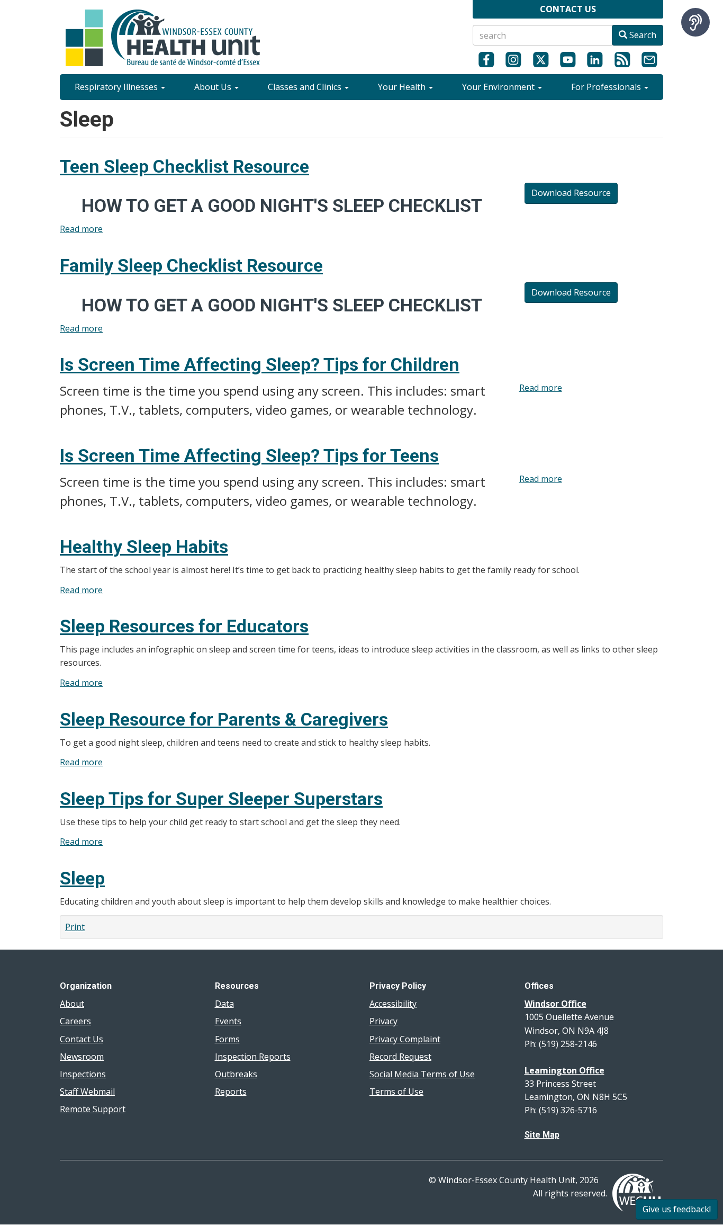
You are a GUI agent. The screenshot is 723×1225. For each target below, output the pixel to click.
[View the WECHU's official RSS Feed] (622, 59)
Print (75, 927)
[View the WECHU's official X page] (541, 59)
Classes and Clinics (306, 87)
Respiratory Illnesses (117, 87)
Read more (81, 229)
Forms (227, 1039)
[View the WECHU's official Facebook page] (486, 59)
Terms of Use (396, 1091)
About (72, 1003)
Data (224, 1003)
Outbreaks (236, 1074)
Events (228, 1021)
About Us (213, 87)
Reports (231, 1091)
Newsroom (82, 1056)
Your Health (403, 87)
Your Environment (499, 87)
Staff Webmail (87, 1091)
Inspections (83, 1074)
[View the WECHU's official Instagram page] (513, 59)
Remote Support (92, 1109)
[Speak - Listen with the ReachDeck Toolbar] (695, 22)
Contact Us (81, 1039)
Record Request (400, 1056)
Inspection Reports (253, 1056)
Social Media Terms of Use (422, 1074)
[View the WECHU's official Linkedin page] (595, 59)
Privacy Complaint (404, 1039)
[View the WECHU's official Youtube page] (568, 59)
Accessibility (393, 1003)
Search (641, 35)
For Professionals (607, 87)
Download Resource (571, 193)
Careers (75, 1021)
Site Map (542, 1135)
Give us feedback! (677, 1209)
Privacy (383, 1021)
